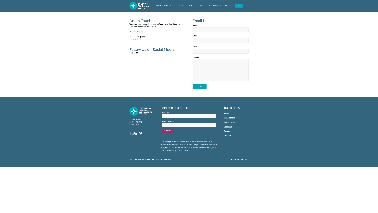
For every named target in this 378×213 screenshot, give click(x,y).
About (226, 113)
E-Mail (195, 36)
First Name (166, 113)
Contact (227, 136)
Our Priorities (229, 118)
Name (195, 25)
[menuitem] (159, 6)
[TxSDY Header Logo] (139, 6)
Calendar (228, 127)
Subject (196, 46)
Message (196, 57)
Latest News (229, 122)
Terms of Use (234, 159)
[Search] (247, 6)
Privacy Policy (244, 159)
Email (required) (168, 121)
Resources (228, 131)
